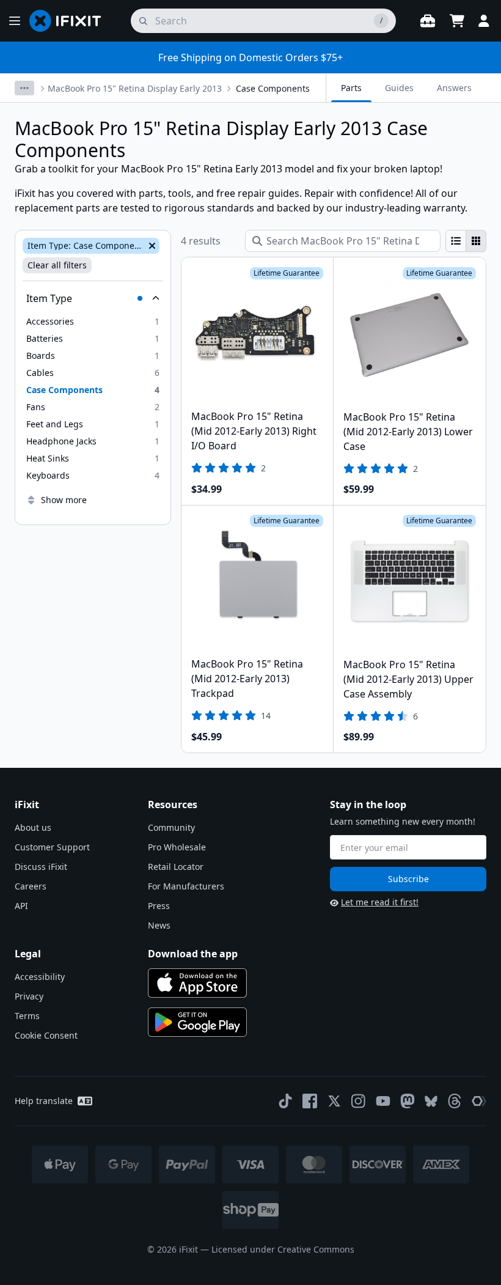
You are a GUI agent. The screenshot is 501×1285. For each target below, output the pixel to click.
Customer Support (52, 847)
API (21, 905)
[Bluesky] (431, 1101)
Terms (27, 1016)
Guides (399, 88)
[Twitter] (334, 1101)
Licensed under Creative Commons (282, 1249)
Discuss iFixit (41, 866)
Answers (454, 88)
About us (33, 827)
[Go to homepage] (70, 21)
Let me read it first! (380, 902)
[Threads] (454, 1101)
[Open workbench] (427, 21)
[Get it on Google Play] (197, 1022)
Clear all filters (57, 265)
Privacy (29, 996)
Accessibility (40, 976)
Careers (30, 886)
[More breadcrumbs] (24, 88)
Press (159, 905)
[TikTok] (285, 1101)
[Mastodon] (407, 1101)
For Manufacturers (186, 886)
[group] (465, 241)
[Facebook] (309, 1101)
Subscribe (408, 879)
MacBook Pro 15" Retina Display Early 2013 (135, 88)
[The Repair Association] (479, 1101)
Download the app (193, 953)
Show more (64, 500)
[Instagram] (358, 1101)
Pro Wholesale (177, 847)
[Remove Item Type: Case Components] (151, 246)
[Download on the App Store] (197, 983)
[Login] (484, 21)
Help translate (44, 1100)
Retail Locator (175, 866)
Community (171, 827)
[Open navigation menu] (14, 21)
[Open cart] (457, 21)
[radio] (455, 241)
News (159, 925)
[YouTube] (383, 1101)
